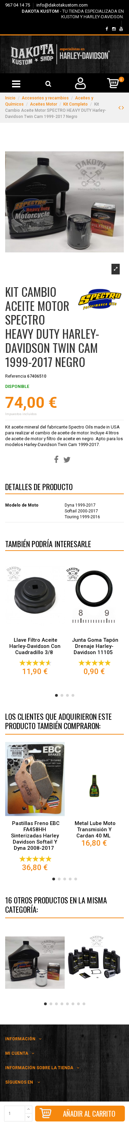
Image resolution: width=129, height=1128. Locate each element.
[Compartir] (56, 460)
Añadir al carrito (89, 1113)
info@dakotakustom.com (62, 5)
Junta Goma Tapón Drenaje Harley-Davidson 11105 (95, 646)
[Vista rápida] (35, 632)
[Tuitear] (67, 460)
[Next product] (123, 107)
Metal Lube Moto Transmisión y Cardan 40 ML (95, 829)
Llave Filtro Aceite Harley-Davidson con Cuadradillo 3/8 (35, 646)
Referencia (15, 376)
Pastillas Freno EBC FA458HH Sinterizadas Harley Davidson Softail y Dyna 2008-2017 (35, 835)
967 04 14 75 (18, 5)
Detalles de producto (39, 488)
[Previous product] (120, 107)
